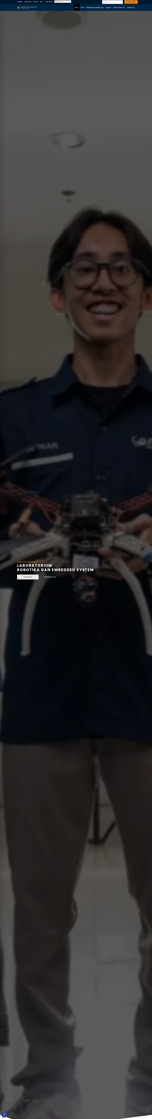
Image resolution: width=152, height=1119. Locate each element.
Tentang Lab (27, 577)
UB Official (20, 1)
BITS (41, 1)
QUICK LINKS (49, 1)
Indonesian (60, 1)
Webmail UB (28, 1)
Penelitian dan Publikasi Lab (94, 7)
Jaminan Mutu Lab (119, 7)
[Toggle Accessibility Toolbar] (4, 1114)
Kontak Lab (130, 7)
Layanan (108, 7)
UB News (35, 1)
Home (76, 7)
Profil (82, 7)
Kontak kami (48, 577)
